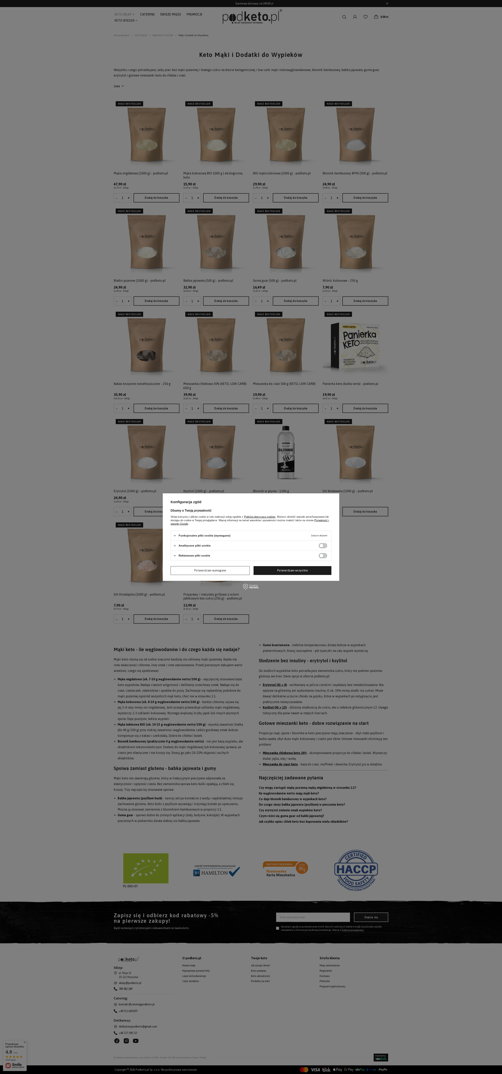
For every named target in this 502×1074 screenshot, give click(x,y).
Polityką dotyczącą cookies (260, 516)
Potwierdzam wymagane (210, 570)
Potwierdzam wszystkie (292, 570)
